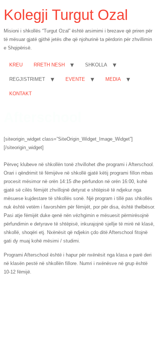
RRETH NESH (49, 65)
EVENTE (75, 79)
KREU (16, 65)
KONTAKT (20, 93)
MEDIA (113, 79)
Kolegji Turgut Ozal (66, 15)
